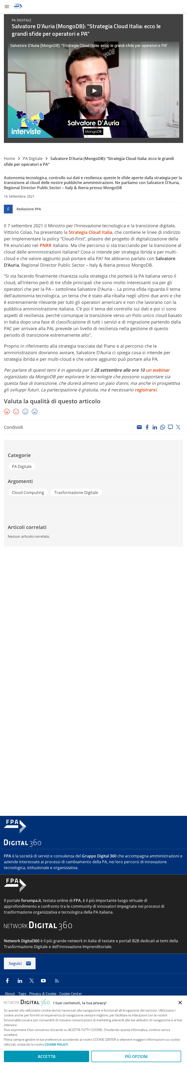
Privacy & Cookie (43, 993)
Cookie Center (70, 993)
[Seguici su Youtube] (43, 981)
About (10, 993)
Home (9, 158)
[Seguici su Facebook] (7, 981)
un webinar (157, 370)
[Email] (139, 427)
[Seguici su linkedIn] (20, 981)
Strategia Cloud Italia (90, 232)
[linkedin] (155, 427)
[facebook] (147, 427)
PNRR (46, 245)
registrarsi (145, 390)
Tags (22, 993)
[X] (178, 427)
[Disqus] (93, 616)
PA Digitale (33, 158)
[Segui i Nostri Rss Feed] (56, 981)
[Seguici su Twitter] (32, 981)
